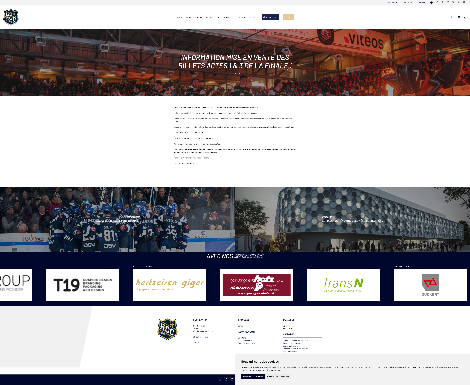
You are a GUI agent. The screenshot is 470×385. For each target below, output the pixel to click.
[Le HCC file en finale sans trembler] (117, 219)
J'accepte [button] (247, 376)
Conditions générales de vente (295, 340)
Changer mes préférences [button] (278, 376)
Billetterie (242, 338)
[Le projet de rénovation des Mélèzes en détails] (352, 219)
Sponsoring (288, 326)
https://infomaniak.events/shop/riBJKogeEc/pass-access (232, 113)
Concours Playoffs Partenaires (295, 348)
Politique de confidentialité (294, 343)
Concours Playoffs (290, 346)
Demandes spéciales (246, 343)
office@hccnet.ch (200, 337)
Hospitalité (287, 328)
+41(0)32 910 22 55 (202, 342)
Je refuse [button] (259, 376)
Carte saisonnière (245, 340)
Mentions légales (290, 351)
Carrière (241, 326)
